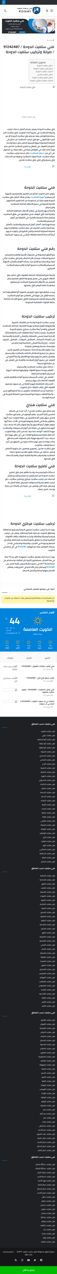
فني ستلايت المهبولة (47, 1064)
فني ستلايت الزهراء (48, 841)
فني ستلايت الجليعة (48, 772)
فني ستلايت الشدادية (47, 879)
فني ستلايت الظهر (48, 932)
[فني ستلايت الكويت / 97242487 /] (28, 10)
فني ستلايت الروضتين (47, 833)
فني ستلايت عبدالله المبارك (45, 1168)
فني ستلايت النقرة (48, 1081)
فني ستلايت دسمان (47, 1205)
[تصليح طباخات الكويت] (28, 26)
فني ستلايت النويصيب (47, 1089)
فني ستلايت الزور (49, 845)
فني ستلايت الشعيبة (47, 892)
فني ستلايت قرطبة (48, 1221)
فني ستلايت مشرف (48, 1241)
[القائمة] (51, 11)
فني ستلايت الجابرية (48, 768)
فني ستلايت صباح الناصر (46, 1150)
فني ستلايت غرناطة (48, 1217)
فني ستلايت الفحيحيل (47, 969)
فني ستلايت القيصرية (47, 1028)
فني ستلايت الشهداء (47, 896)
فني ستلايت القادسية (47, 993)
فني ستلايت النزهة (48, 1069)
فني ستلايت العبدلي (47, 945)
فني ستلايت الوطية (48, 1097)
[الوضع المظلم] (5, 11)
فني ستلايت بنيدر (49, 1109)
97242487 (22, 547)
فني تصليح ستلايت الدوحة (42, 77)
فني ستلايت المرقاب (47, 1036)
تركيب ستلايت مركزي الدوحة (41, 80)
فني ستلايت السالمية (47, 853)
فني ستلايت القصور (48, 1020)
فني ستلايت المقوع (48, 1052)
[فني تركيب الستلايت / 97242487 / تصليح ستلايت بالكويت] (10, 693)
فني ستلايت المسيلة (47, 1044)
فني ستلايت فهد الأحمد (46, 1180)
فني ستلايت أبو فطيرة (47, 747)
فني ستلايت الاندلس (47, 760)
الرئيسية (50, 40)
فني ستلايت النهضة (48, 1085)
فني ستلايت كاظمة (48, 1225)
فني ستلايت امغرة (48, 812)
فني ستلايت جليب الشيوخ (46, 1134)
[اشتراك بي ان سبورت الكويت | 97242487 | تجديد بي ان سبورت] (10, 705)
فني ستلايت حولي (48, 735)
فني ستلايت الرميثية (48, 825)
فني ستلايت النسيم (48, 1073)
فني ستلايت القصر (48, 1006)
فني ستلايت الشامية (47, 875)
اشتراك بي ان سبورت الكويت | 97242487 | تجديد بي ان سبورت (37, 703)
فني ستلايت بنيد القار (47, 1113)
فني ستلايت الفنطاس (47, 981)
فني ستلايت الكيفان (47, 1032)
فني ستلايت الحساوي (47, 780)
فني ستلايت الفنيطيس (47, 985)
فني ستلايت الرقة (48, 817)
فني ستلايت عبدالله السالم (45, 1164)
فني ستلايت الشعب (48, 888)
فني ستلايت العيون (48, 965)
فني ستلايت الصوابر (48, 920)
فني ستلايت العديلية (47, 953)
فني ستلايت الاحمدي (47, 755)
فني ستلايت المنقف (47, 1060)
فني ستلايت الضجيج (48, 928)
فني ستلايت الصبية (48, 908)
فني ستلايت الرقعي (47, 821)
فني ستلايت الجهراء (48, 776)
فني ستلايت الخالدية (47, 784)
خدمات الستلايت (37, 153)
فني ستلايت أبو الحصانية (46, 739)
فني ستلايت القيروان (47, 1024)
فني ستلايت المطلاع (47, 1048)
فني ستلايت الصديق (47, 912)
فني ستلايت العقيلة (48, 957)
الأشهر (47, 658)
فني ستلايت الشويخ (48, 900)
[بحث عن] (47, 11)
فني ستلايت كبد (49, 1229)
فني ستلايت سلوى (48, 1209)
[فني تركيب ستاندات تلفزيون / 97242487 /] (10, 670)
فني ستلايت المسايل (47, 1040)
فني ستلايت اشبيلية (48, 751)
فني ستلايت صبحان (48, 1213)
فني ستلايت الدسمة (47, 792)
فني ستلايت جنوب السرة (46, 1138)
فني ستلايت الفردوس (47, 973)
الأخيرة (29, 658)
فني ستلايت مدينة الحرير (46, 1176)
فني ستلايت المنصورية (46, 1056)
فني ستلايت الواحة (48, 1093)
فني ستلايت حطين (48, 1197)
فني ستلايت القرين (48, 1002)
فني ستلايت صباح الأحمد (46, 1142)
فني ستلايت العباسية (47, 940)
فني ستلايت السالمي (47, 849)
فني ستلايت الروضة (48, 829)
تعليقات (10, 658)
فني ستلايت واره (49, 1237)
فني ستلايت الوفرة (48, 1101)
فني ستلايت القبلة (48, 997)
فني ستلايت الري (49, 837)
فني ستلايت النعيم (48, 1077)
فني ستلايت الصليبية (47, 916)
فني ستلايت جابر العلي (47, 1126)
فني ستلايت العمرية (47, 961)
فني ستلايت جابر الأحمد (46, 1130)
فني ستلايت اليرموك (47, 1105)
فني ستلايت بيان (49, 1117)
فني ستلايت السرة (48, 857)
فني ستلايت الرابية (48, 804)
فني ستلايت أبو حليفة (47, 743)
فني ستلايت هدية (48, 1233)
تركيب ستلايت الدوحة (44, 71)
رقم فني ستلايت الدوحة (42, 68)
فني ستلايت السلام (48, 861)
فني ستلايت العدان (48, 949)
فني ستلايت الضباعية (47, 924)
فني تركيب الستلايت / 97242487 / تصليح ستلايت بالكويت (38, 691)
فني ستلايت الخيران (48, 788)
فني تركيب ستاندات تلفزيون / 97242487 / (37, 666)
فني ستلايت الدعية (48, 796)
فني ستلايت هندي (44, 74)
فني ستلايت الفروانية (47, 977)
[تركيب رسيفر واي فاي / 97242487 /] (10, 682)
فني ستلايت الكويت (48, 731)
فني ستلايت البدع (48, 764)
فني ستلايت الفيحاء (48, 989)
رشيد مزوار (28, 1254)
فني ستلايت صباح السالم (46, 1146)
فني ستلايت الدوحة (44, 65)
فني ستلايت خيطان (48, 1201)
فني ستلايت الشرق (48, 883)
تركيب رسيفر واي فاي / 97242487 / (40, 678)
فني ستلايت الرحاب (48, 808)
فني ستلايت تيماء (48, 1121)
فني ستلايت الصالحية (47, 904)
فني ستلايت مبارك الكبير (46, 1172)
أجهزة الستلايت (38, 197)
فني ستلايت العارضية (47, 936)
